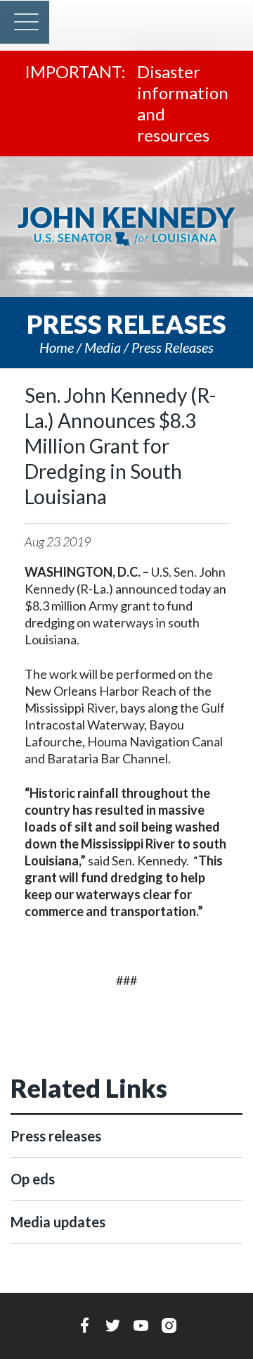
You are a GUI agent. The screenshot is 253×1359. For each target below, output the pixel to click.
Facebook (84, 1325)
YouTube (141, 1325)
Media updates (58, 1221)
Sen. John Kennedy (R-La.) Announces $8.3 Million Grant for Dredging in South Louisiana (120, 445)
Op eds (33, 1178)
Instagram (169, 1325)
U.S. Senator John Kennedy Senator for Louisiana (126, 226)
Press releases (172, 347)
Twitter (112, 1325)
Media (102, 347)
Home (56, 347)
